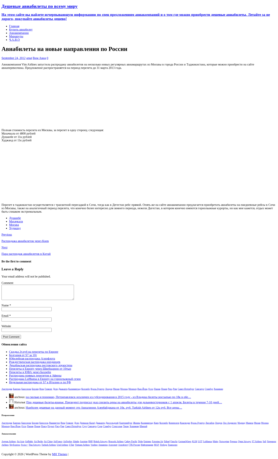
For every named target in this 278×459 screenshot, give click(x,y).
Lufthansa (207, 441)
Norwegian (224, 441)
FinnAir (174, 441)
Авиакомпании (19, 33)
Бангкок (17, 389)
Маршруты (16, 36)
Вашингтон (54, 423)
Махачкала (16, 221)
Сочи (99, 426)
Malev (215, 441)
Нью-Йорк (142, 389)
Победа (163, 445)
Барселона (26, 389)
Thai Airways (35, 445)
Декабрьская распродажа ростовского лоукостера (40, 365)
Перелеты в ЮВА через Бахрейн (30, 372)
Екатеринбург (125, 423)
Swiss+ (24, 445)
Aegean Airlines (9, 441)
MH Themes (59, 454)
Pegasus (233, 441)
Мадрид (241, 423)
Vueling (94, 445)
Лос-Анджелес (230, 423)
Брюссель (43, 423)
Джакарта (63, 389)
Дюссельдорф (112, 423)
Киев (156, 423)
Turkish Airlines (48, 445)
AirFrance (57, 441)
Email (5, 315)
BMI (90, 441)
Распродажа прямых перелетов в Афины (35, 375)
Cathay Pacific (130, 441)
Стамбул (209, 389)
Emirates (147, 441)
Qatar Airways (244, 441)
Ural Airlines (62, 445)
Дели (55, 389)
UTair (71, 445)
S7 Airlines (257, 441)
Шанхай (143, 426)
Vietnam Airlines (82, 445)
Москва (14, 224)
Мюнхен (132, 389)
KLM (194, 441)
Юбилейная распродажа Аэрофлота (32, 358)
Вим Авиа (39, 58)
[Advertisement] (139, 99)
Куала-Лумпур (97, 389)
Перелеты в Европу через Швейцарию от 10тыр (40, 368)
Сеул (84, 426)
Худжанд (15, 228)
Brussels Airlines (116, 441)
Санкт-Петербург (186, 389)
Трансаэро (172, 445)
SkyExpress (14, 445)
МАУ (156, 445)
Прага (44, 426)
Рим (175, 389)
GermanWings (184, 441)
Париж (157, 389)
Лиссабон (209, 423)
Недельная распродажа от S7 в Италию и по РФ (40, 382)
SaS (264, 441)
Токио (126, 426)
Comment (7, 282)
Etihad (167, 441)
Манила (249, 423)
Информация (147, 445)
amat (29, 58)
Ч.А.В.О (14, 39)
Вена (41, 389)
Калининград (74, 389)
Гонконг (48, 389)
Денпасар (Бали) (87, 423)
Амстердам (7, 389)
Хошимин (218, 389)
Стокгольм (117, 426)
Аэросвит (112, 445)
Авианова (103, 445)
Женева (136, 423)
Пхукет (50, 426)
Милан (116, 389)
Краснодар (185, 423)
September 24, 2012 (14, 58)
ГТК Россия (134, 445)
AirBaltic (29, 441)
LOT (200, 441)
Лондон (108, 389)
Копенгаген (174, 423)
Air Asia (20, 441)
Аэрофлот (123, 445)
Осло (150, 389)
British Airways (100, 441)
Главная (14, 26)
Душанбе (15, 218)
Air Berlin (38, 441)
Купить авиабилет (21, 29)
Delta (140, 441)
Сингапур (199, 389)
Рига (170, 389)
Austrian (84, 441)
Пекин (164, 389)
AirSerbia (67, 441)
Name (5, 305)
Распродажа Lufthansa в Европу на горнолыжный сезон (45, 379)
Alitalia (76, 441)
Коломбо (85, 389)
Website (6, 326)
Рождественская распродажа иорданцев (34, 362)
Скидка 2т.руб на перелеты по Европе (33, 351)
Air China (48, 441)
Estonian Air (157, 441)
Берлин (35, 389)
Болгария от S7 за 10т (23, 355)
